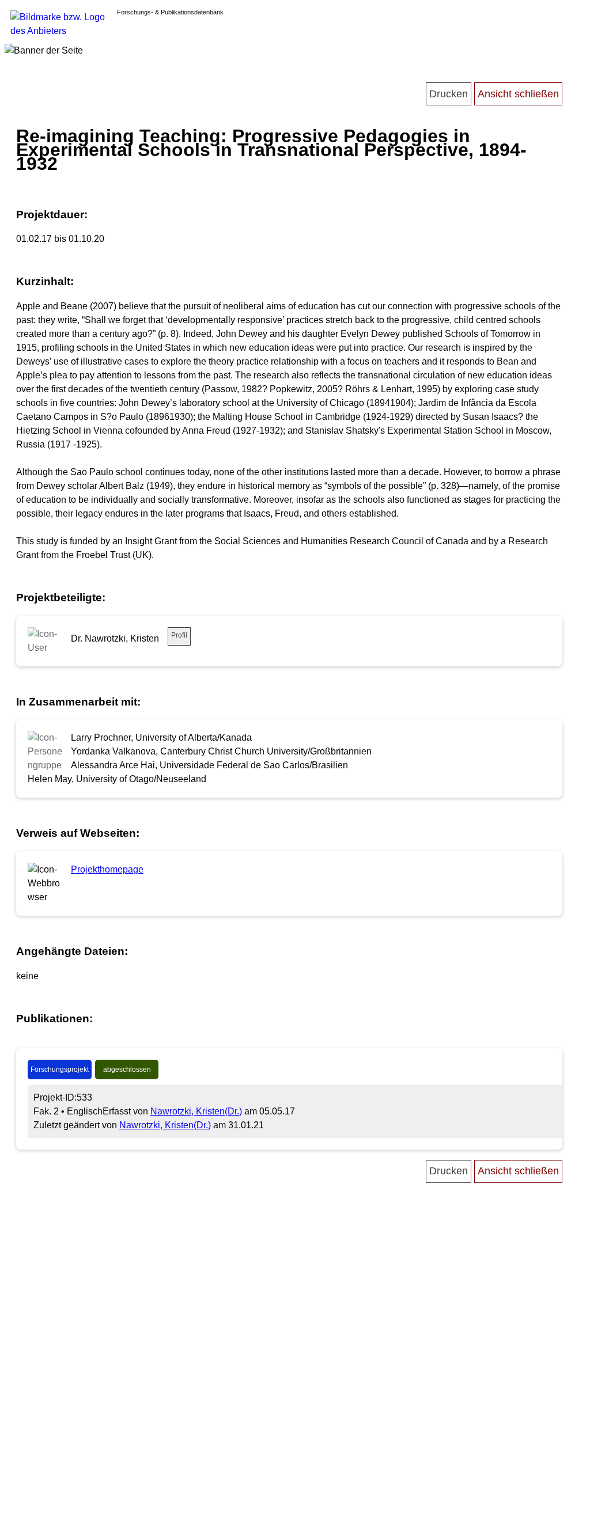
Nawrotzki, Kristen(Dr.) (196, 1111)
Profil (179, 635)
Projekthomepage (107, 869)
